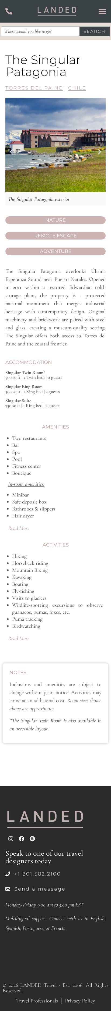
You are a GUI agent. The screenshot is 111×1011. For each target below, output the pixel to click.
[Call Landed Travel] (8, 11)
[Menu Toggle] (102, 11)
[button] (11, 152)
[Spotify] (32, 838)
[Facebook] (21, 838)
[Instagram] (10, 838)
